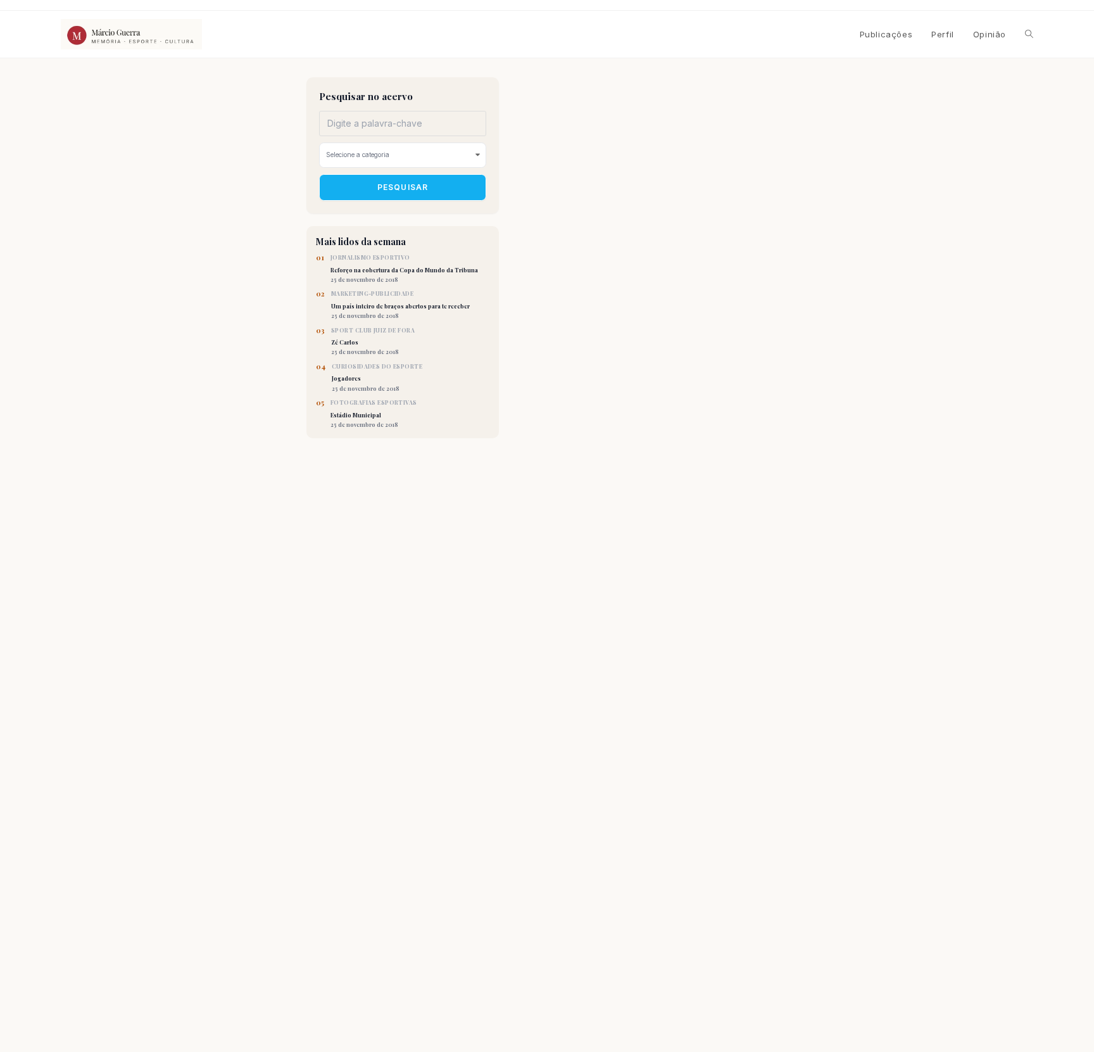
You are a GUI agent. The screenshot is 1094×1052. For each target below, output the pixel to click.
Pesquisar (403, 187)
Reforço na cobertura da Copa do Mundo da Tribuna (404, 268)
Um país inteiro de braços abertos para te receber (400, 304)
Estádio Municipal (373, 413)
